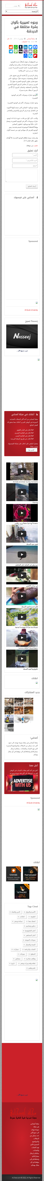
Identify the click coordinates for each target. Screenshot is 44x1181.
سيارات (16, 949)
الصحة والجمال (30, 944)
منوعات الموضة (30, 940)
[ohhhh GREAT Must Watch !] (22, 638)
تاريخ (13, 963)
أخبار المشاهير (30, 935)
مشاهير (17, 959)
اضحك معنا (31, 921)
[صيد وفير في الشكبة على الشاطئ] (22, 554)
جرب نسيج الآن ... (22, 1095)
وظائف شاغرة (30, 959)
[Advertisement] (22, 272)
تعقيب (36, 145)
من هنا (30, 450)
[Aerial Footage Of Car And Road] (22, 617)
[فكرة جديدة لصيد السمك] (22, 596)
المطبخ (33, 954)
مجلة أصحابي (30, 39)
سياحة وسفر (18, 921)
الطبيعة (33, 916)
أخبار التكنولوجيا (30, 930)
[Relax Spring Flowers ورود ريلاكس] (22, 513)
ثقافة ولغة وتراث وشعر (27, 963)
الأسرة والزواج (30, 912)
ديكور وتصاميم (30, 926)
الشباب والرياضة (29, 949)
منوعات (22, 954)
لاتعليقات (24, 42)
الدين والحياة (16, 912)
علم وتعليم (31, 968)
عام (8, 39)
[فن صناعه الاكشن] (22, 575)
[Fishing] (22, 492)
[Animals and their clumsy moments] (22, 471)
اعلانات (22, 916)
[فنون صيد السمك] (22, 534)
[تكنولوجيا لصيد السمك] (22, 658)
